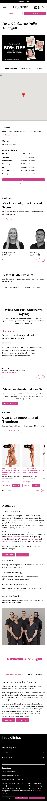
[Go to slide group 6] (8, 490)
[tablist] (23, 287)
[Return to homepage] (20, 7)
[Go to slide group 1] (2, 259)
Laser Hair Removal (30, 539)
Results (39, 68)
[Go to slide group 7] (9, 490)
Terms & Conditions (9, 772)
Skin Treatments (8, 541)
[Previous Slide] (38, 260)
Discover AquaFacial (9, 372)
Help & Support (9, 747)
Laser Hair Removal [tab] (14, 674)
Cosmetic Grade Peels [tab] (31, 287)
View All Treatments (12, 431)
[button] (23, 95)
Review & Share (10, 403)
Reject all (21, 798)
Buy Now (35, 13)
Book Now (11, 13)
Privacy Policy (6, 768)
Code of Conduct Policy (10, 775)
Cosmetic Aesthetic (12, 537)
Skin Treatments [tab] (35, 674)
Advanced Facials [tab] (11, 287)
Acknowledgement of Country (12, 779)
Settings (8, 798)
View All (9, 219)
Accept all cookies (36, 798)
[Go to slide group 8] (10, 490)
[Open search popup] (43, 7)
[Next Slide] (43, 260)
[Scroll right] (43, 68)
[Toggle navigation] (4, 7)
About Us (6, 752)
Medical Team (26, 68)
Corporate (7, 757)
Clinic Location (11, 68)
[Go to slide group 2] (3, 259)
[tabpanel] (23, 701)
